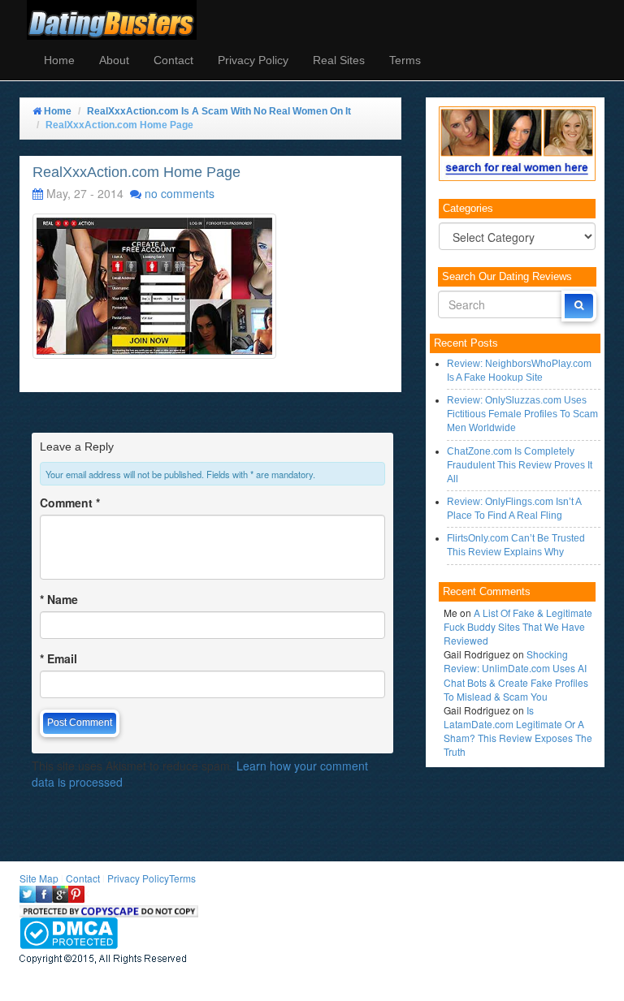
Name (59, 599)
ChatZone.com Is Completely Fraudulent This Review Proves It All (519, 465)
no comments (179, 193)
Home (59, 60)
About (114, 60)
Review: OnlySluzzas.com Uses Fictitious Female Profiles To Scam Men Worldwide (522, 414)
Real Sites (339, 60)
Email (58, 658)
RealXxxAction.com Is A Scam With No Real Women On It (219, 111)
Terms (405, 60)
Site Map (39, 878)
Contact (173, 60)
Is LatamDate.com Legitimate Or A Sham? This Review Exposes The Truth (518, 730)
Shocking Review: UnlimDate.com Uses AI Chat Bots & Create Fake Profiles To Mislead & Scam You (516, 674)
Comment (70, 502)
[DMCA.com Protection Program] (69, 931)
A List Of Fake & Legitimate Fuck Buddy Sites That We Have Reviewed (518, 626)
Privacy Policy (253, 60)
